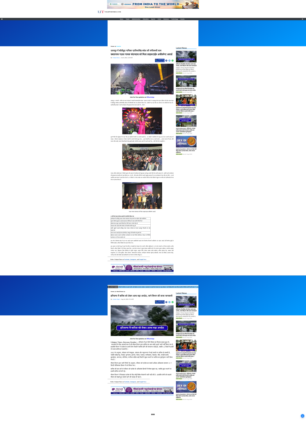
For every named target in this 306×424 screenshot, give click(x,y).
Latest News (181, 48)
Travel (127, 19)
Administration (136, 19)
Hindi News (120, 291)
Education (146, 19)
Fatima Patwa (116, 57)
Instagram (133, 259)
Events (182, 19)
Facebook (126, 259)
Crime (159, 19)
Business (166, 19)
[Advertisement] (153, 31)
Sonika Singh (116, 299)
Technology (174, 19)
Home (112, 46)
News (121, 19)
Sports (153, 19)
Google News (142, 259)
